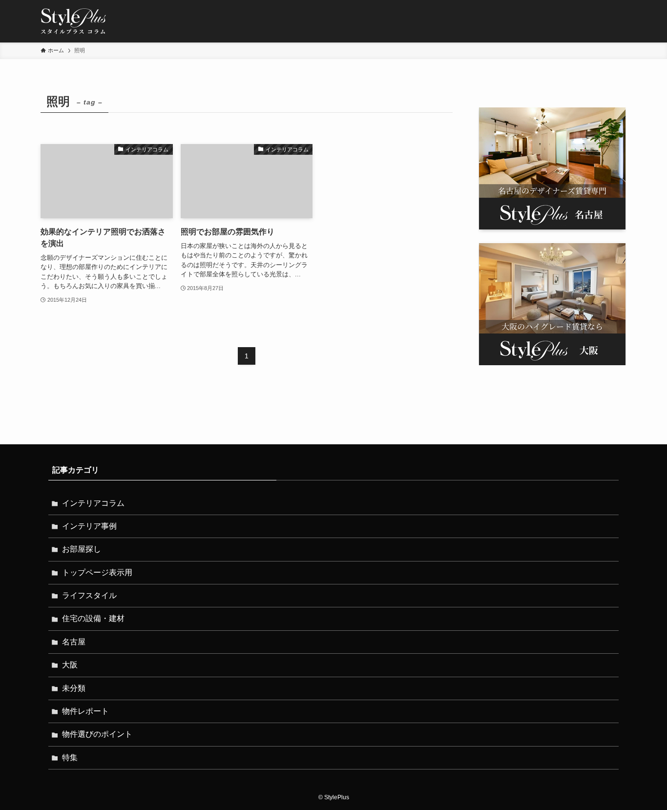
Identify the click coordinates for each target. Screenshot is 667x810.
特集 (70, 757)
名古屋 (73, 642)
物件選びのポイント (97, 734)
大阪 (70, 665)
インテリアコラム (93, 503)
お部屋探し (81, 549)
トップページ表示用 (97, 572)
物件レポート (85, 711)
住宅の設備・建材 (93, 618)
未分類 (73, 688)
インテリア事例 (89, 526)
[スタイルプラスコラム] (73, 21)
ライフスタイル (89, 595)
